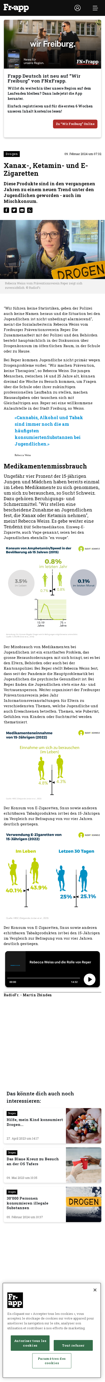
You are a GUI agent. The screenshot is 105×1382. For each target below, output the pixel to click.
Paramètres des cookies (52, 1360)
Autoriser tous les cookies (30, 1343)
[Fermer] (95, 1290)
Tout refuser (73, 1345)
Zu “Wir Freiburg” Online (75, 124)
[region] (51, 1330)
